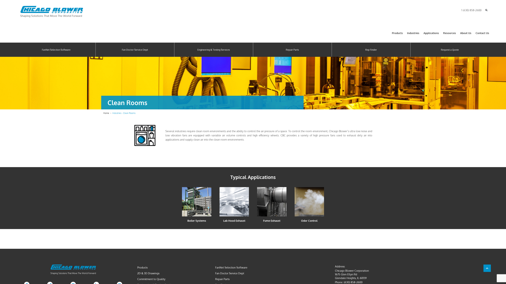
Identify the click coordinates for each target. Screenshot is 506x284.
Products (397, 33)
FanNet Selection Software (56, 49)
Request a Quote (450, 49)
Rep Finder (371, 49)
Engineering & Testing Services (213, 49)
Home (106, 113)
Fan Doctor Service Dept (135, 49)
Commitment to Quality (151, 279)
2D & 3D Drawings (148, 273)
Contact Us (482, 33)
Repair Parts (292, 49)
